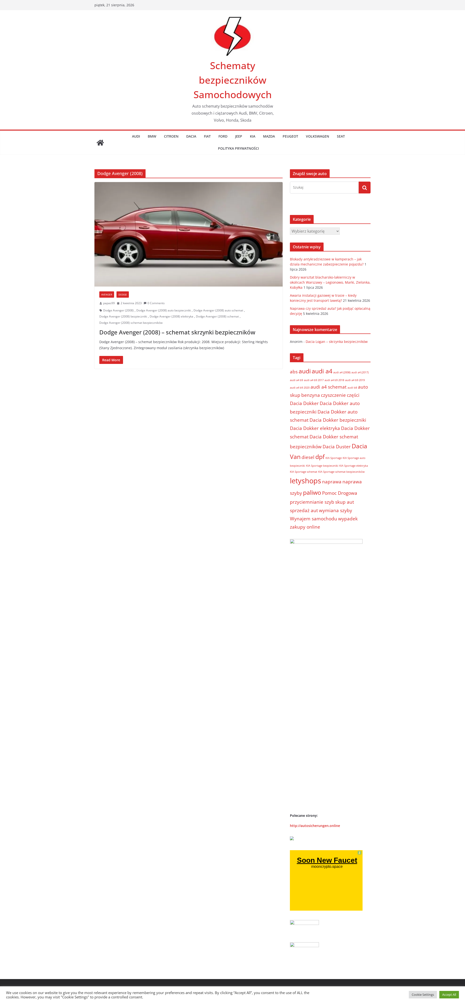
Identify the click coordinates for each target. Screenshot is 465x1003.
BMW (152, 136)
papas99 (109, 303)
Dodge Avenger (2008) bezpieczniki (123, 316)
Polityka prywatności (238, 148)
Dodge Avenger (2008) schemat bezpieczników (131, 323)
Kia (252, 136)
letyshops (305, 481)
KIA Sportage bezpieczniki (322, 465)
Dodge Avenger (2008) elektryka (171, 316)
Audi (136, 136)
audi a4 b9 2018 (334, 380)
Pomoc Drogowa (339, 493)
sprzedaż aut (304, 510)
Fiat (207, 136)
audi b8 (352, 387)
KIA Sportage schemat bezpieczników (341, 471)
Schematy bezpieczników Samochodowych (233, 80)
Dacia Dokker (304, 403)
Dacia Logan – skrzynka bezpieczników (337, 341)
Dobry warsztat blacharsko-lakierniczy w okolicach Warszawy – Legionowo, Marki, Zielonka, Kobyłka (330, 282)
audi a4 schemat (328, 387)
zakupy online (305, 527)
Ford (222, 136)
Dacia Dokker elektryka (315, 428)
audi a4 (322, 371)
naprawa (331, 482)
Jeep (238, 136)
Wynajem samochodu (313, 519)
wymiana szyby (335, 510)
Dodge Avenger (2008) (118, 310)
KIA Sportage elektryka (353, 465)
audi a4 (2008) (341, 372)
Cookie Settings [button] (423, 994)
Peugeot (290, 136)
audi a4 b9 (296, 380)
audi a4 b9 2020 (300, 387)
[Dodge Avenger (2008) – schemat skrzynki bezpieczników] (188, 234)
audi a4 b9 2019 (355, 380)
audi (305, 371)
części (353, 395)
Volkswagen (317, 136)
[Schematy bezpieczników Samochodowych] (100, 142)
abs (294, 372)
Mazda (269, 136)
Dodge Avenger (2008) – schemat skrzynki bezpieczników (177, 332)
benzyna (310, 395)
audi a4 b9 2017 (314, 380)
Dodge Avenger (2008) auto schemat (218, 310)
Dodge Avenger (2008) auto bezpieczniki (163, 310)
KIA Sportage (334, 458)
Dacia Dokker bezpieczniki (338, 420)
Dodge (122, 294)
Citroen (171, 136)
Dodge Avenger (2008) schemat (217, 316)
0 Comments (156, 303)
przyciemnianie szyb (312, 502)
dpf (320, 457)
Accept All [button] (449, 994)
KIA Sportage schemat (303, 471)
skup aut (344, 502)
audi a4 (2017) (360, 372)
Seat (341, 136)
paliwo (312, 492)
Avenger (106, 294)
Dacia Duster (337, 446)
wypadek (348, 519)
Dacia (191, 136)
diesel (308, 457)
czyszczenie (333, 395)
